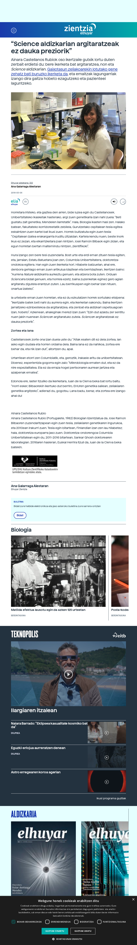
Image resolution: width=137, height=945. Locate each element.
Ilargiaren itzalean (34, 710)
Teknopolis (24, 634)
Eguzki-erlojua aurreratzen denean (38, 748)
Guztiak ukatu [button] (83, 931)
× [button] (133, 899)
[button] (13, 30)
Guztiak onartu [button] (54, 931)
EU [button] (25, 201)
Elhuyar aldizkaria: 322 (22, 183)
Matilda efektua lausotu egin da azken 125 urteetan (48, 610)
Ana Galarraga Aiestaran (26, 186)
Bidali (20, 515)
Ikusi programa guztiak (111, 798)
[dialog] (68, 920)
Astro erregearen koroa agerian (35, 772)
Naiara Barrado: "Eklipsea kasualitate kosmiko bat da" (49, 725)
